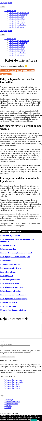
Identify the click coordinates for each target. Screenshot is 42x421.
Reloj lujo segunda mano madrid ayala (15, 257)
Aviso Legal (8, 400)
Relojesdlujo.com (6, 3)
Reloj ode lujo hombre (8, 272)
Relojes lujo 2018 (6, 276)
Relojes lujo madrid (7, 245)
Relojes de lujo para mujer (18, 15)
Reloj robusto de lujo (8, 306)
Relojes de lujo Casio (16, 17)
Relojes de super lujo (8, 249)
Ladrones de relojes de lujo (10, 268)
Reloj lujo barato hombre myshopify (14, 299)
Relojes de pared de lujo (17, 25)
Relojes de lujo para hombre (19, 13)
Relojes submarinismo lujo (10, 264)
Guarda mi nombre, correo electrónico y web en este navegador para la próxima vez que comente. (20, 352)
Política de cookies (11, 404)
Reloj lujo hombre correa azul (11, 287)
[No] (38, 420)
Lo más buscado (10, 11)
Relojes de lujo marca (8, 302)
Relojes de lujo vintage (17, 19)
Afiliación (8, 406)
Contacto (7, 408)
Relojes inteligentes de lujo (10, 280)
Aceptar (33, 420)
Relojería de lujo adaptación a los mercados (16, 253)
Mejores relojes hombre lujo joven (13, 310)
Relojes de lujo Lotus (16, 27)
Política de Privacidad (12, 402)
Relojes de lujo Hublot (17, 23)
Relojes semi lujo (6, 260)
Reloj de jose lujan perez (9, 283)
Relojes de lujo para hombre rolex (13, 295)
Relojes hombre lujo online (10, 291)
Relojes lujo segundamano (10, 235)
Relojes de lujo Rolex (16, 21)
